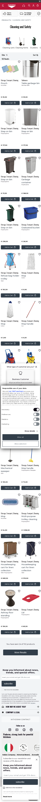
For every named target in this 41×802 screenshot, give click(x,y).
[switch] (36, 414)
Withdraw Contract (20, 719)
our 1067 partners (16, 391)
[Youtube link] (17, 729)
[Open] (29, 5)
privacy (33, 703)
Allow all (20, 437)
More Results (20, 652)
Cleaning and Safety (21, 20)
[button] (36, 367)
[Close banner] (39, 1)
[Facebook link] (24, 729)
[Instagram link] (9, 729)
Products (6, 20)
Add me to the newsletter (11, 690)
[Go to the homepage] (12, 6)
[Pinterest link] (31, 729)
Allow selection (21, 444)
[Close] (36, 759)
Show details (30, 431)
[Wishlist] (19, 61)
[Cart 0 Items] (37, 6)
